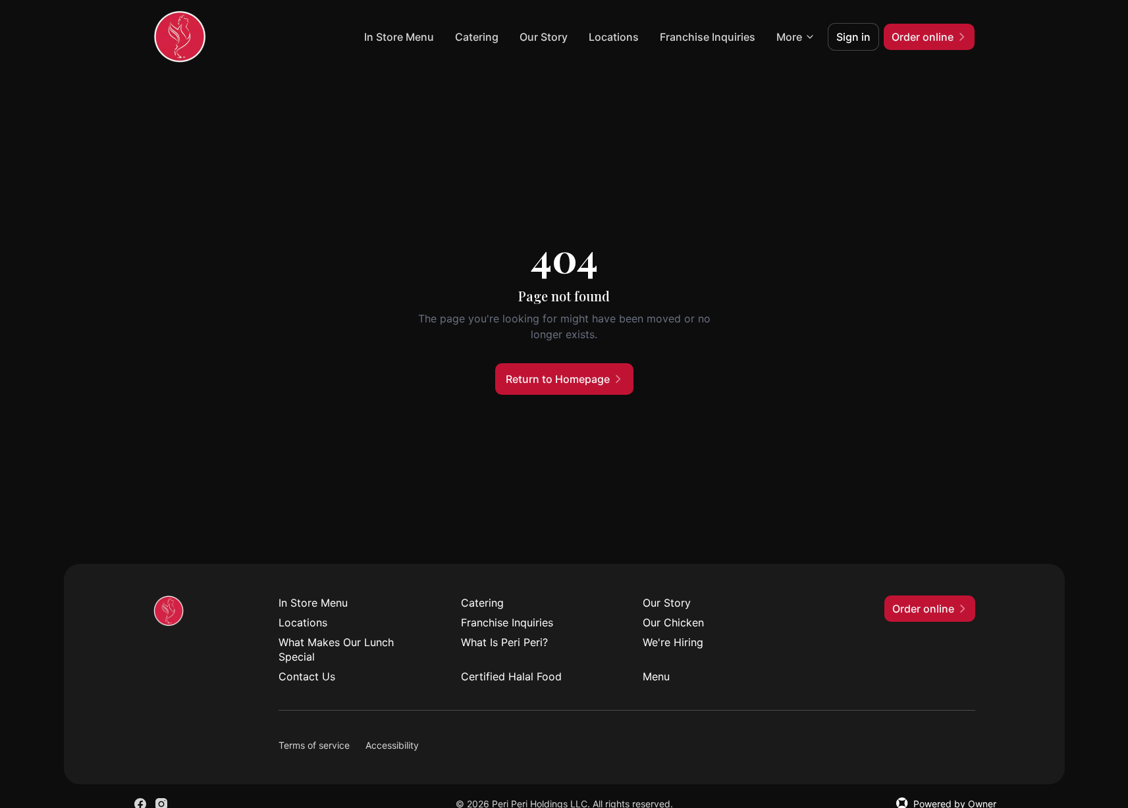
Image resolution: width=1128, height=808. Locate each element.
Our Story (544, 36)
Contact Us (307, 676)
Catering (476, 36)
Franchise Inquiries (707, 36)
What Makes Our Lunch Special (336, 649)
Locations (614, 36)
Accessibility (392, 745)
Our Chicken (673, 622)
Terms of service (314, 745)
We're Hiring (673, 642)
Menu (656, 676)
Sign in (853, 36)
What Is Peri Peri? (504, 642)
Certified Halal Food (511, 676)
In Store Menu (399, 36)
